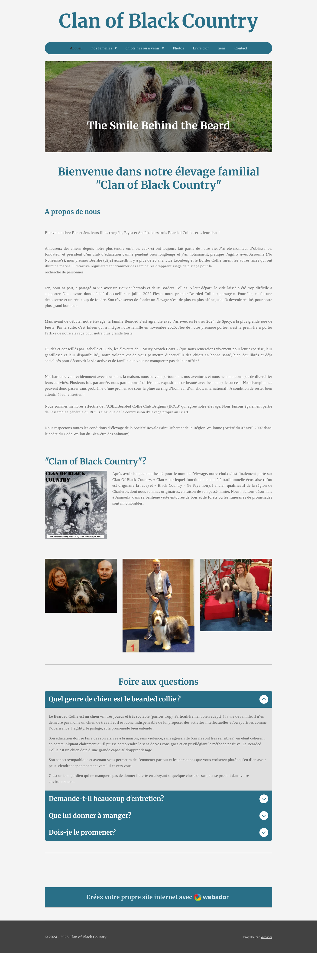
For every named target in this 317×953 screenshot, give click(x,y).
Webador (266, 937)
